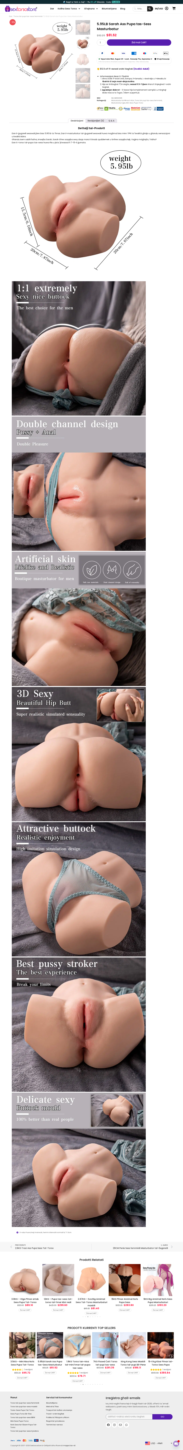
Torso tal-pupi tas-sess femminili (28, 16)
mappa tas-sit (69, 1445)
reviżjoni (56, 1372)
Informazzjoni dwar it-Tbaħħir (114, 76)
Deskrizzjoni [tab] (77, 120)
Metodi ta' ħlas (52, 1406)
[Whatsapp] (126, 1425)
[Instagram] (114, 1425)
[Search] (150, 8)
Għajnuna (89, 8)
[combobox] (139, 8)
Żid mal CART (139, 42)
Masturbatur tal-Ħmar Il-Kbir (122, 100)
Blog (122, 8)
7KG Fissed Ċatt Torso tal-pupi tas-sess (78, 1363)
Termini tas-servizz (54, 1424)
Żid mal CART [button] (25, 1310)
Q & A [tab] (111, 120)
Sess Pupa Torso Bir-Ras (21, 1414)
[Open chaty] (176, 1444)
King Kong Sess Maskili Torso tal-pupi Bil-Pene (105, 1363)
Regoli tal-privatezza (55, 1421)
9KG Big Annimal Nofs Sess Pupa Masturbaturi (124, 1301)
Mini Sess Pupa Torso (134, 103)
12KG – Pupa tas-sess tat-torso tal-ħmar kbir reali (25, 1301)
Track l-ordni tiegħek (55, 1414)
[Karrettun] (174, 8)
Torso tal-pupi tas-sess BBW (22, 1417)
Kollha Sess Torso (67, 8)
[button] (134, 76)
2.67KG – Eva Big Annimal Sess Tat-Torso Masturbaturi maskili (58, 1302)
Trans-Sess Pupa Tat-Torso (22, 1410)
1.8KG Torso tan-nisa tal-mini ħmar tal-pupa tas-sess (50, 1365)
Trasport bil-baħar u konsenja (59, 1410)
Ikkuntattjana (109, 8)
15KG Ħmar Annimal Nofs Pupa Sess (91, 1301)
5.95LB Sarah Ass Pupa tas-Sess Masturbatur (22, 1363)
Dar (52, 8)
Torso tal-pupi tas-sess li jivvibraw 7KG (161, 1363)
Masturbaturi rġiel (118, 103)
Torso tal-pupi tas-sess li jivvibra (24, 1431)
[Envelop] (120, 1425)
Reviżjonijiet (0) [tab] (96, 120)
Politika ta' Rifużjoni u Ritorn (57, 1417)
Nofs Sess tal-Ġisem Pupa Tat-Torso (23, 1426)
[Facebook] (108, 1425)
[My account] (166, 8)
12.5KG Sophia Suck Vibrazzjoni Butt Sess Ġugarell (158, 1302)
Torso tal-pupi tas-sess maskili (23, 1406)
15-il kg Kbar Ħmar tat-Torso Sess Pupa (133, 1363)
